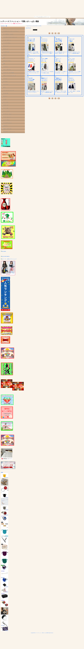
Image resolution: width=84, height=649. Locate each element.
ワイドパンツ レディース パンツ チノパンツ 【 (44, 40)
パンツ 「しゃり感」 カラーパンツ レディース (71, 60)
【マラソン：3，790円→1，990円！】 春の (58, 60)
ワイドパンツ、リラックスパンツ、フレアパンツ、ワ (31, 60)
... (42, 54)
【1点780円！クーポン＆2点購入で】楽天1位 (31, 79)
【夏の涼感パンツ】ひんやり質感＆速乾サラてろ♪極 (58, 40)
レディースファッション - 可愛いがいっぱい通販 (20, 21)
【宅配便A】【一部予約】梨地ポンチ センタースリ (58, 79)
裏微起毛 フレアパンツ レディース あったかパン (44, 79)
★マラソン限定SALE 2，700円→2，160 (44, 60)
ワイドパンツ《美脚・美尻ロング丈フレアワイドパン (31, 40)
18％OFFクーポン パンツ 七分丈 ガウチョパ (71, 79)
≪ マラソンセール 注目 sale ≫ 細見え (71, 40)
